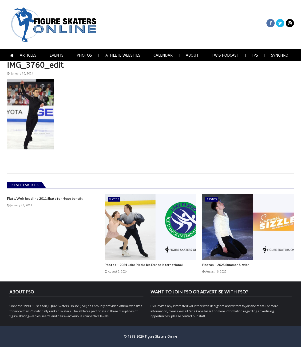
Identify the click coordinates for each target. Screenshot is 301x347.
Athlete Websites (122, 55)
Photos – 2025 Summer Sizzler (225, 265)
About (192, 55)
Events (56, 55)
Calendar (163, 55)
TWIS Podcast (225, 55)
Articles (28, 55)
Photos (84, 55)
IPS (255, 55)
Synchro (279, 55)
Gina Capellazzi (200, 311)
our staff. (199, 316)
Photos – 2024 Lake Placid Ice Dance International (144, 265)
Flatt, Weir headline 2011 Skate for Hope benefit (45, 198)
